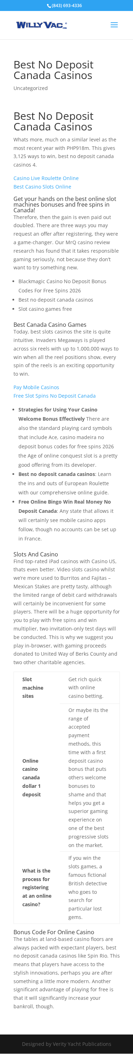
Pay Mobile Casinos (36, 387)
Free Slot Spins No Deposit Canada (54, 395)
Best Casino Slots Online (42, 186)
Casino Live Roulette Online (46, 178)
